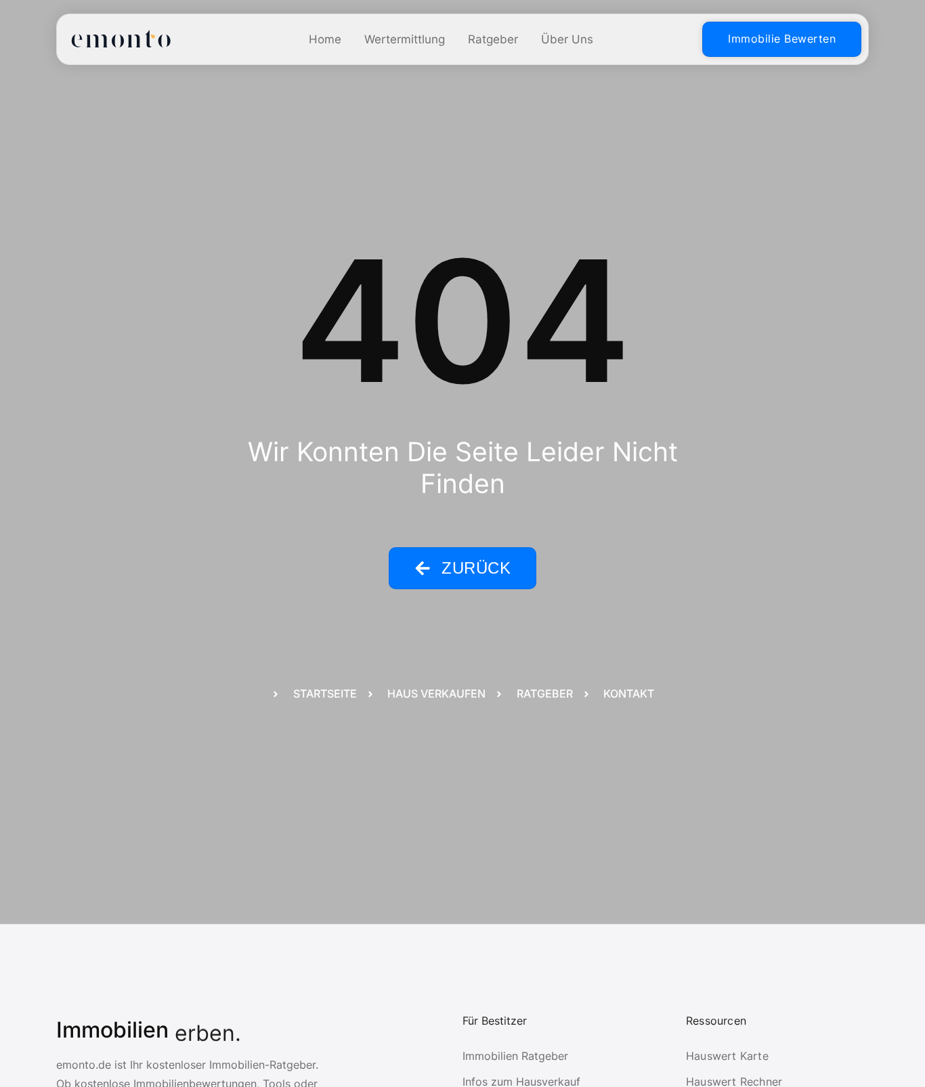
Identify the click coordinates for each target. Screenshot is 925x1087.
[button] (30, 1057)
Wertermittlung (404, 39)
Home (325, 39)
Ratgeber (493, 39)
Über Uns (567, 39)
